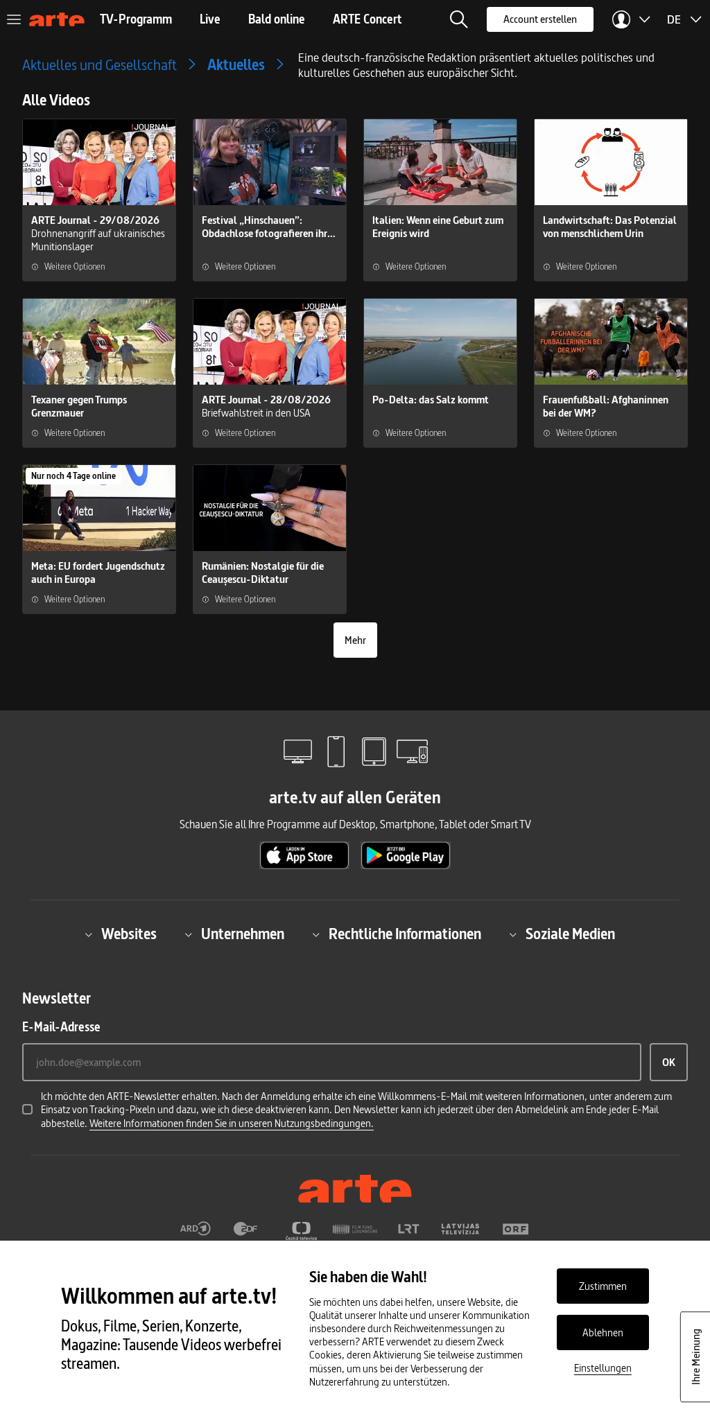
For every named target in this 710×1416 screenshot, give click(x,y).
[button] (459, 19)
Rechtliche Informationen (405, 934)
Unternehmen (242, 934)
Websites (129, 934)
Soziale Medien (570, 934)
